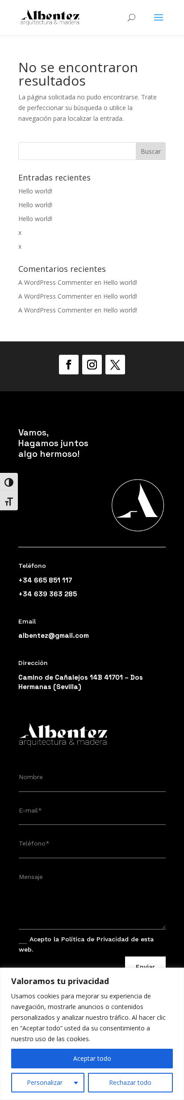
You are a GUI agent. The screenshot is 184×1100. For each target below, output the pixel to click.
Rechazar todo (130, 1082)
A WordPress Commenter (55, 282)
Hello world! (35, 191)
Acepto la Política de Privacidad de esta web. (86, 944)
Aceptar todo (92, 1058)
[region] (92, 1034)
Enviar (145, 966)
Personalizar (45, 1082)
